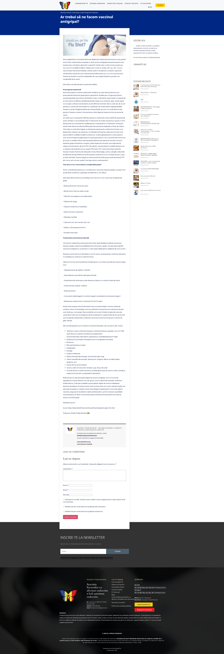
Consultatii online (115, 3)
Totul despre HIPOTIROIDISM (150, 169)
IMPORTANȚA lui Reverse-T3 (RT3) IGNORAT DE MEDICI (150, 139)
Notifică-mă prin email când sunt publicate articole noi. (84, 511)
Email (65, 490)
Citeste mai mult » (145, 88)
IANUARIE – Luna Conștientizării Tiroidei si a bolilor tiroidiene (150, 162)
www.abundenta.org (83, 442)
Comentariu (68, 469)
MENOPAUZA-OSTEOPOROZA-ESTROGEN (150, 122)
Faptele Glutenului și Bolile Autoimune (148, 147)
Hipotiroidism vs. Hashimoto (149, 92)
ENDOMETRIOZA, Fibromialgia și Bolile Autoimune (150, 107)
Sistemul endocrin (97, 3)
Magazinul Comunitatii (144, 610)
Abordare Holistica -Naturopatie (70, 12)
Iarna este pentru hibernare (148, 176)
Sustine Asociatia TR (143, 604)
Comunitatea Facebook (84, 444)
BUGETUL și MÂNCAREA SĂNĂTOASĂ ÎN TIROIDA (149, 154)
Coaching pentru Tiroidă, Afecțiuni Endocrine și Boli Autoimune (150, 85)
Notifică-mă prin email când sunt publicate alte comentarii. (85, 507)
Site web (66, 495)
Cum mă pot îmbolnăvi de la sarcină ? (150, 191)
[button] (94, 46)
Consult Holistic (132, 3)
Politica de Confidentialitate (121, 606)
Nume (66, 485)
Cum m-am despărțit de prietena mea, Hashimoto (150, 115)
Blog (150, 7)
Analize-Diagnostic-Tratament (89, 12)
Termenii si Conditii (118, 602)
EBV (142, 100)
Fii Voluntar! (145, 3)
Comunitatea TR (81, 3)
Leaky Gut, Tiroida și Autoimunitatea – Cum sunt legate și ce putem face (150, 131)
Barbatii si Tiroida (145, 183)
